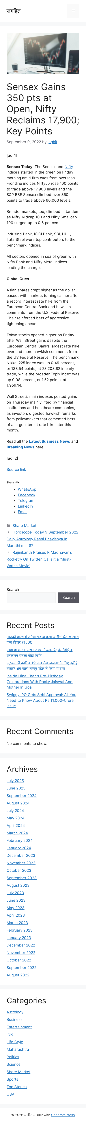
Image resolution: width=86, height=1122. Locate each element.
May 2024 (15, 818)
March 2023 (17, 923)
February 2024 (20, 840)
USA (11, 1094)
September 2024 (22, 795)
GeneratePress (63, 1115)
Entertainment (19, 1027)
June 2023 (16, 900)
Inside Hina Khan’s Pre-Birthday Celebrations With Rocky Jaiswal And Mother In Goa (40, 681)
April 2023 (16, 915)
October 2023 (19, 870)
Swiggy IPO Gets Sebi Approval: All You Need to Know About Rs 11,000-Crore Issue (41, 700)
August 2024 (18, 803)
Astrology (15, 1012)
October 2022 (19, 960)
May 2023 (15, 908)
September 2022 (21, 967)
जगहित (14, 11)
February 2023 (20, 930)
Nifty (69, 166)
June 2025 (16, 788)
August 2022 (18, 975)
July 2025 (15, 780)
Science (14, 1064)
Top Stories (17, 1087)
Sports (12, 1079)
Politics (13, 1057)
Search (13, 589)
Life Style (15, 1042)
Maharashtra (18, 1049)
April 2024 (16, 825)
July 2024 (15, 810)
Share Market (24, 525)
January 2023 (19, 938)
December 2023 (21, 855)
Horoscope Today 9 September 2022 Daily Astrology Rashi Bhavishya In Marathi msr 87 (42, 539)
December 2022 (21, 945)
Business (14, 1019)
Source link (16, 469)
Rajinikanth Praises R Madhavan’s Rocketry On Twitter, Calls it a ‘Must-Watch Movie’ (39, 559)
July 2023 (15, 893)
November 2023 (21, 863)
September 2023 (22, 878)
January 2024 (19, 848)
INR (10, 1034)
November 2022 (21, 952)
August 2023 (18, 885)
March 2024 (17, 833)
